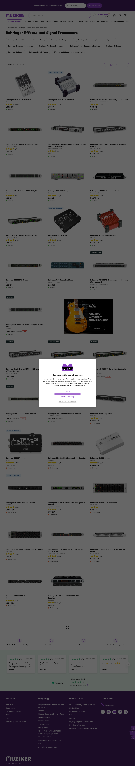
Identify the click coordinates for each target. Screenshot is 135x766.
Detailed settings (68, 396)
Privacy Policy (80, 385)
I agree (67, 391)
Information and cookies (67, 402)
